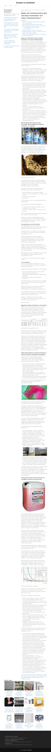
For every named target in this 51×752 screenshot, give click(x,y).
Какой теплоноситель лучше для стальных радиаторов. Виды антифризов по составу (11, 19)
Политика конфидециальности (11, 740)
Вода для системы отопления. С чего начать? (32, 30)
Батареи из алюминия (25, 2)
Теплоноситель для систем (37, 677)
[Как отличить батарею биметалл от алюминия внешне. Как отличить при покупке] (39, 690)
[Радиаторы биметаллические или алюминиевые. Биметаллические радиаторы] (29, 706)
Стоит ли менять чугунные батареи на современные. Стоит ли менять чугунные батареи (11, 31)
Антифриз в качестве (25, 678)
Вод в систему (42, 674)
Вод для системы (43, 676)
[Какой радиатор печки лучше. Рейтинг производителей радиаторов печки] (19, 706)
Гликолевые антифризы (26, 677)
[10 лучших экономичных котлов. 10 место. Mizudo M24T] (29, 722)
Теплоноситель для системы (32, 674)
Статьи (15, 5)
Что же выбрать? (27, 28)
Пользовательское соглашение (16, 739)
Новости (11, 5)
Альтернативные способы (33, 676)
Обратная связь (8, 743)
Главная (5, 5)
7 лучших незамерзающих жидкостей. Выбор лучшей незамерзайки (9, 42)
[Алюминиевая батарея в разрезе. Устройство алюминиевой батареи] (9, 690)
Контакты (7, 739)
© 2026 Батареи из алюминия (11, 736)
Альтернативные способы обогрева (31, 27)
